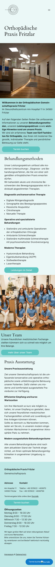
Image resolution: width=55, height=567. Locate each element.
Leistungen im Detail (21, 270)
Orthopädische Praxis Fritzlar (19, 469)
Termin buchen (21, 149)
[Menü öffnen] (49, 10)
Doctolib (35, 496)
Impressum (9, 554)
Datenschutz (21, 554)
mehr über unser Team (20, 352)
